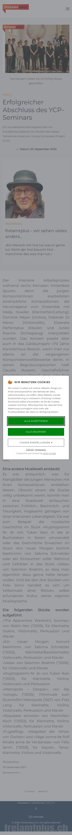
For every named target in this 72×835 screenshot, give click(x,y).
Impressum (40, 449)
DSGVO (30, 449)
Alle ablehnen (36, 431)
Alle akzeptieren (36, 421)
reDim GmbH (49, 453)
